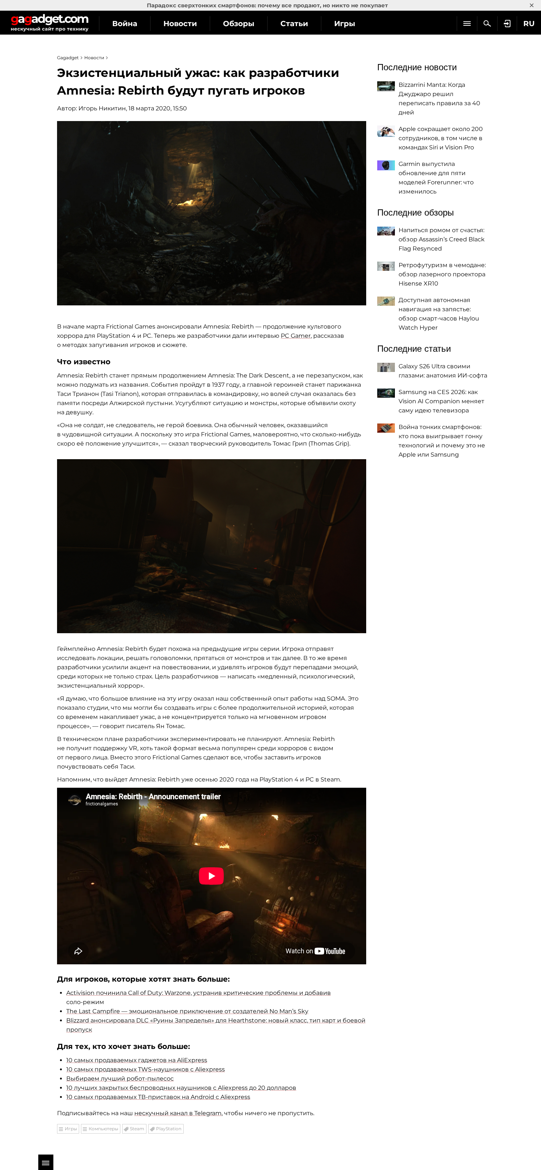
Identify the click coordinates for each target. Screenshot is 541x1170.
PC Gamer (296, 335)
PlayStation (168, 1128)
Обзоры (238, 23)
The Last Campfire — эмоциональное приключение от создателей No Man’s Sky (187, 1011)
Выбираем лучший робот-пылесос (120, 1078)
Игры (344, 23)
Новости (180, 23)
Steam (137, 1128)
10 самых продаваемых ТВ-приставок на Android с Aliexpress (158, 1096)
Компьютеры (103, 1128)
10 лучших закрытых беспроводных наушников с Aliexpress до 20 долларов (181, 1087)
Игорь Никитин (102, 108)
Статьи (294, 23)
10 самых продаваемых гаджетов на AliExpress (136, 1060)
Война (124, 23)
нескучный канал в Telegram (178, 1113)
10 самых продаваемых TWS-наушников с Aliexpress (145, 1069)
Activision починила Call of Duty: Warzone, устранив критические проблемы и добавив (198, 992)
